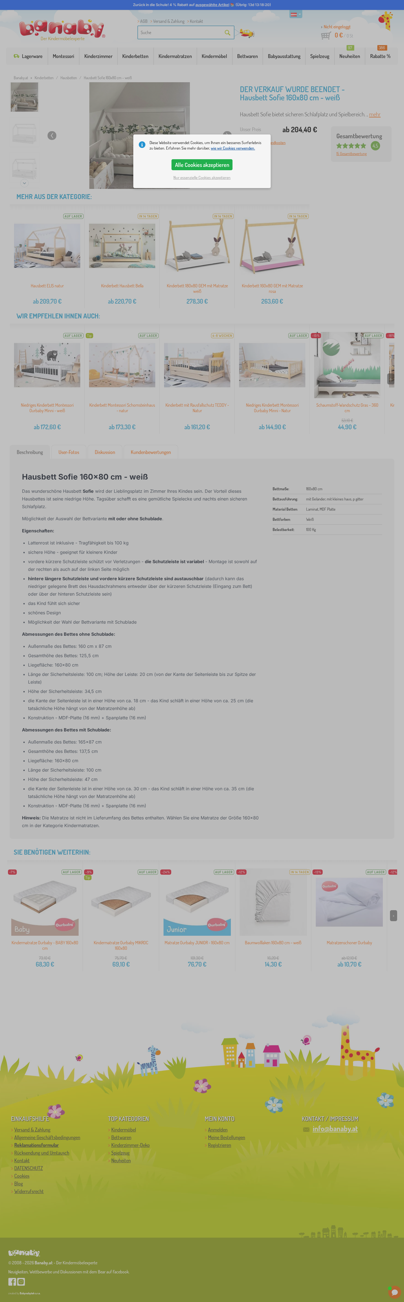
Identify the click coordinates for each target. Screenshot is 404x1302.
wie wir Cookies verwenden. (233, 148)
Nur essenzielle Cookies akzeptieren (202, 177)
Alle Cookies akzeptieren (202, 164)
